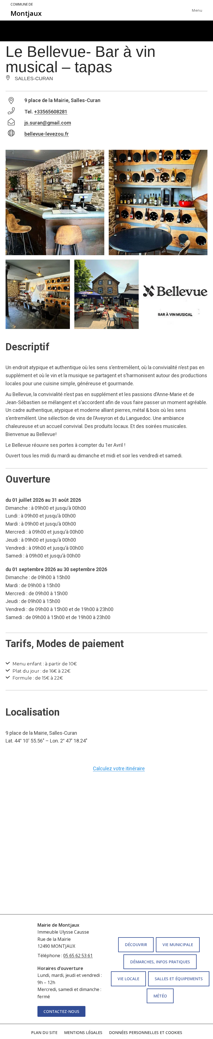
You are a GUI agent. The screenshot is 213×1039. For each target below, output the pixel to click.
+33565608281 (50, 112)
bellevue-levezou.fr (46, 134)
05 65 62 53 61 (78, 955)
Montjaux (26, 10)
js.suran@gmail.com (47, 123)
